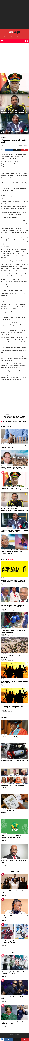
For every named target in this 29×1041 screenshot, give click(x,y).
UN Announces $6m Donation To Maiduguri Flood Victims (13, 656)
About (12, 1036)
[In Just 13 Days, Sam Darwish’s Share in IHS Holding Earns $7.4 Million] (14, 962)
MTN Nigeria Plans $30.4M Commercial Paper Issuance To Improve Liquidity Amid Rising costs (14, 509)
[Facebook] (8, 1039)
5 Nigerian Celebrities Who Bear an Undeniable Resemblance (14, 997)
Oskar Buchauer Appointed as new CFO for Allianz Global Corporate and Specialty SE (13, 468)
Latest (4, 38)
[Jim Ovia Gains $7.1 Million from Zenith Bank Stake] (14, 851)
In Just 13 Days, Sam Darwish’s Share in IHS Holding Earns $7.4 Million (13, 972)
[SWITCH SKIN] (25, 41)
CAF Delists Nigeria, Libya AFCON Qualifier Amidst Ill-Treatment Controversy (13, 836)
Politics (18, 486)
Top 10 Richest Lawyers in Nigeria (10, 737)
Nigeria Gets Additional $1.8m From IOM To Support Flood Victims (13, 631)
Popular (11, 38)
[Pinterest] (25, 1039)
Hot (17, 38)
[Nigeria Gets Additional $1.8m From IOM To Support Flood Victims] (14, 620)
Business (10, 443)
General (10, 559)
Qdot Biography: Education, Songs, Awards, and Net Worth (14, 916)
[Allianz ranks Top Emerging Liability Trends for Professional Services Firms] (14, 436)
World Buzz (16, 549)
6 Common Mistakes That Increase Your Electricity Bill (12, 811)
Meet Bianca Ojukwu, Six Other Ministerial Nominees (12, 786)
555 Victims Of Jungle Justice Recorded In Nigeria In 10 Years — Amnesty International (13, 580)
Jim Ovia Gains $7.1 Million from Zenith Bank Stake (13, 861)
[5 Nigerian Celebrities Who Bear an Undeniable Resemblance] (14, 987)
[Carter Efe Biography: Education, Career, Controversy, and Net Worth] (14, 931)
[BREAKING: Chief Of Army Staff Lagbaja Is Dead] (14, 83)
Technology (17, 506)
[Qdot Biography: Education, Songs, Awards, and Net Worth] (14, 906)
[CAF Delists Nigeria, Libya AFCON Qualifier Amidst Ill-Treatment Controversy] (14, 826)
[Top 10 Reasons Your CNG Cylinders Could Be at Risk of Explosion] (14, 751)
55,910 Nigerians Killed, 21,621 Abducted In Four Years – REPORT (14, 681)
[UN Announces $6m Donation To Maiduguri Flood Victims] (14, 645)
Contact (16, 1036)
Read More (4, 739)
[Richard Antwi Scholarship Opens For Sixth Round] (14, 881)
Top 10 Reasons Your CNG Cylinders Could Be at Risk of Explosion (14, 761)
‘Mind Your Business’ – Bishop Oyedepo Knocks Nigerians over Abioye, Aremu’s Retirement (14, 606)
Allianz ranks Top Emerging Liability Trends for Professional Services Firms (14, 446)
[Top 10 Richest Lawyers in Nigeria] (14, 727)
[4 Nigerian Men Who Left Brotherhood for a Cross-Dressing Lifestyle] (14, 1012)
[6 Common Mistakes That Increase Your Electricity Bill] (14, 801)
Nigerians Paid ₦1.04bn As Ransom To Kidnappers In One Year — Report (11, 707)
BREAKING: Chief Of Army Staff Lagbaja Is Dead (14, 489)
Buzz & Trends (11, 486)
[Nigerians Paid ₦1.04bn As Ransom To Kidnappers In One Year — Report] (14, 695)
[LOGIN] (27, 41)
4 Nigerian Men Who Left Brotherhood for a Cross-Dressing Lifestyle (13, 1022)
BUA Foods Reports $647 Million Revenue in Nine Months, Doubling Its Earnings (14, 530)
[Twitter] (17, 1039)
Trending (23, 38)
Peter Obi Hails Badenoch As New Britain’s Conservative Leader (12, 552)
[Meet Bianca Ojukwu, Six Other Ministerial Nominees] (14, 776)
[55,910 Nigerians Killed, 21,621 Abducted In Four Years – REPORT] (14, 670)
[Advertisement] (14, 14)
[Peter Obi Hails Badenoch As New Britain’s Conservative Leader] (14, 542)
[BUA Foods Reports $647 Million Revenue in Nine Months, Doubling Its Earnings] (14, 124)
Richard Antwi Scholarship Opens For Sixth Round (13, 891)
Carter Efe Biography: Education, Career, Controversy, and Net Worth (12, 941)
